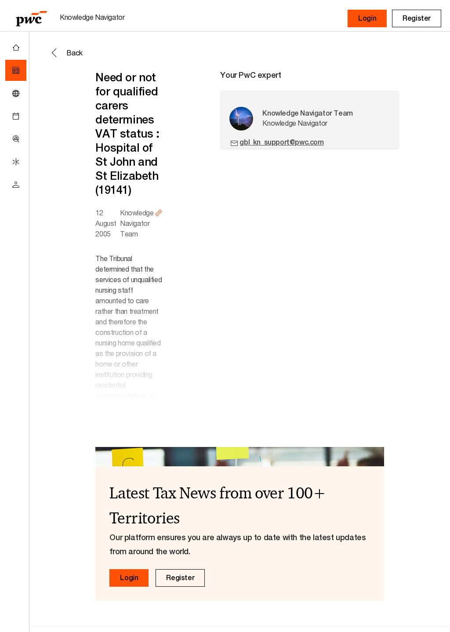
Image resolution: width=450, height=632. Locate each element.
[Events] (15, 116)
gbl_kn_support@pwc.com (281, 142)
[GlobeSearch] (15, 93)
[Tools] (15, 138)
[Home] (15, 47)
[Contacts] (15, 184)
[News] (15, 70)
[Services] (15, 161)
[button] (367, 18)
